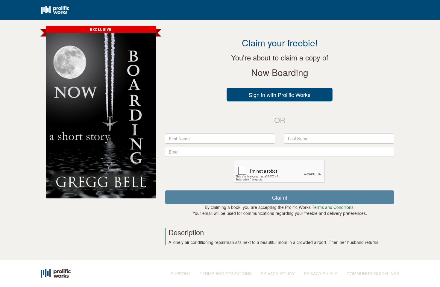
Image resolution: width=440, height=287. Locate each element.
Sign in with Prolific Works (279, 94)
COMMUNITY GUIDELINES (373, 274)
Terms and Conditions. (333, 207)
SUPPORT (181, 274)
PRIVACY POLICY (278, 274)
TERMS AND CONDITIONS (226, 274)
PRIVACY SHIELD (321, 274)
